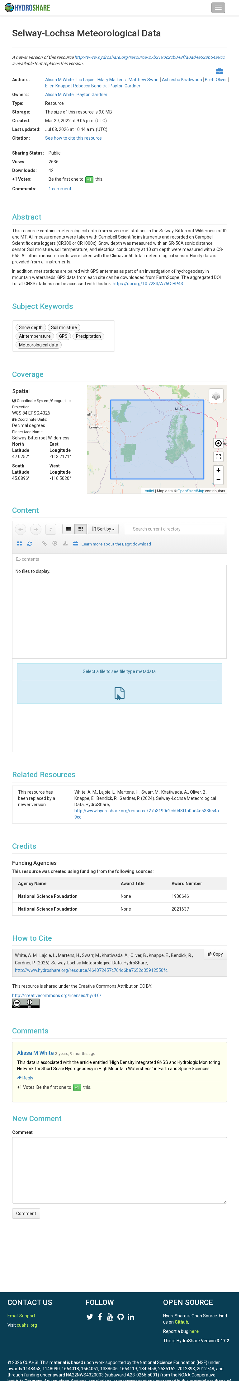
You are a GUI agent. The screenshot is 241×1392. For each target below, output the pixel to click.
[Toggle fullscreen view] (218, 457)
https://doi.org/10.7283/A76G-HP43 (148, 283)
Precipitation (88, 336)
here (194, 1331)
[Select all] (19, 544)
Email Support (21, 1315)
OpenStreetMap (190, 490)
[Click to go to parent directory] (50, 529)
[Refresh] (29, 544)
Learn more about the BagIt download (116, 543)
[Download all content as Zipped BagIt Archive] (75, 544)
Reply (27, 1077)
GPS (63, 336)
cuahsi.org (27, 1325)
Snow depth (31, 327)
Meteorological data (38, 344)
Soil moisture (64, 327)
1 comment (60, 188)
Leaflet (148, 490)
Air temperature (35, 336)
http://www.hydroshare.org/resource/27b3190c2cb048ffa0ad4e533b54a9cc (149, 57)
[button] (216, 396)
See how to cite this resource (73, 138)
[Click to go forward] (35, 529)
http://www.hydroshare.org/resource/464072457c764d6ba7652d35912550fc (91, 970)
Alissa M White (35, 1053)
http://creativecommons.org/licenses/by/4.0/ (57, 995)
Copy (217, 954)
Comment (22, 1132)
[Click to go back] (20, 529)
